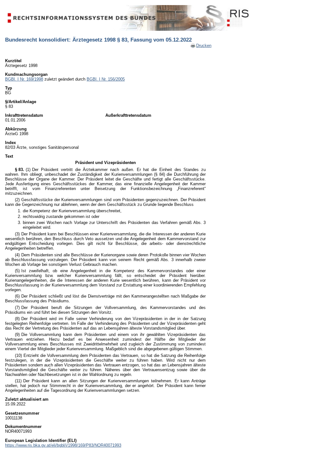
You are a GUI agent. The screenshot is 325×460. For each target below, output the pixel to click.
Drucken (203, 45)
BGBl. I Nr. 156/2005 (106, 79)
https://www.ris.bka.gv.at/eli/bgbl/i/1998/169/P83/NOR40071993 (63, 445)
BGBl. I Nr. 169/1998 (24, 79)
